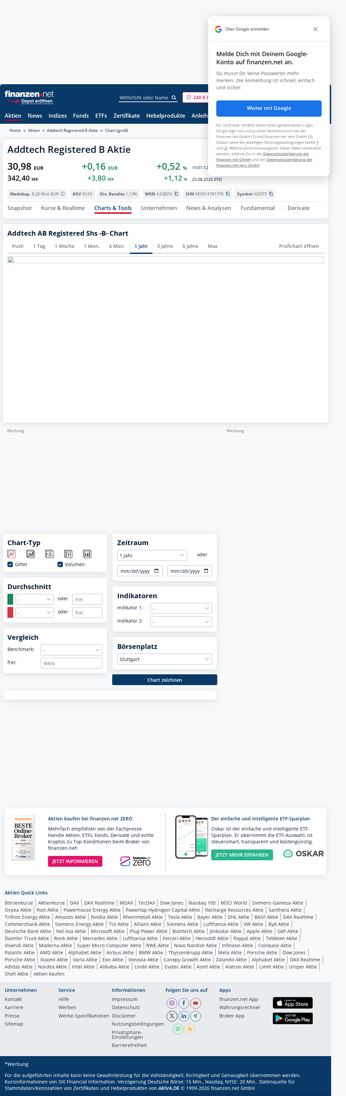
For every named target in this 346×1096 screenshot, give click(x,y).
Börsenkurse (19, 903)
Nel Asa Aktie (71, 931)
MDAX (126, 903)
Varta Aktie (85, 959)
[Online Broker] (30, 100)
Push (18, 246)
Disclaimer (124, 1016)
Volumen (75, 564)
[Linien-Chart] (12, 554)
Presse (12, 1016)
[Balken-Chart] (49, 554)
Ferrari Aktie (177, 938)
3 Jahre (165, 246)
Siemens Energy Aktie (79, 924)
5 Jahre (190, 246)
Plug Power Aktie (148, 931)
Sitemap (14, 1024)
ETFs (101, 116)
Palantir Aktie (20, 952)
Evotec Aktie (178, 966)
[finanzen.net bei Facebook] (183, 1003)
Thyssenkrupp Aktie (190, 952)
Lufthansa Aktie (221, 924)
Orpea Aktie (18, 910)
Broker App (232, 1016)
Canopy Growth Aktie (187, 959)
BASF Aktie (266, 917)
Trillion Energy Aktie (27, 917)
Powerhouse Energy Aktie (92, 910)
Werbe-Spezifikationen (83, 1016)
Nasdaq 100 (202, 903)
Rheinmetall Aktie (143, 917)
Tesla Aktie (180, 917)
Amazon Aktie (70, 917)
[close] (315, 29)
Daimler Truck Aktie (27, 938)
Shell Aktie (16, 974)
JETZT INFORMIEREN (75, 861)
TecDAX (146, 903)
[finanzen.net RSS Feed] (189, 1029)
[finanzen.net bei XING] (195, 1016)
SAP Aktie (287, 931)
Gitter (21, 564)
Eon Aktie (112, 959)
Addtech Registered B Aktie (72, 130)
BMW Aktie (151, 952)
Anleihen (203, 116)
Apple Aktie (259, 931)
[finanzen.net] (29, 94)
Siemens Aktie (182, 924)
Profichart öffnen (299, 246)
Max (213, 246)
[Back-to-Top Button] (315, 1088)
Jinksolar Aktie (226, 931)
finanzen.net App (238, 999)
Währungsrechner (240, 1007)
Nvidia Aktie (104, 917)
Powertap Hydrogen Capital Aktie (163, 910)
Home (15, 130)
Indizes (58, 116)
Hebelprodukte (165, 116)
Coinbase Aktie (275, 945)
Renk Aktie (66, 938)
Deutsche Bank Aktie (28, 931)
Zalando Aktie (231, 959)
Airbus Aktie (120, 952)
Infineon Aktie (237, 945)
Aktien (13, 116)
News (35, 116)
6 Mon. (117, 246)
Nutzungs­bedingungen (138, 1024)
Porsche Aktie (262, 952)
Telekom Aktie (281, 938)
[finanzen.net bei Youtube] (195, 1003)
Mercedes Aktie (100, 938)
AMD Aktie (51, 952)
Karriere (14, 1007)
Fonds (81, 116)
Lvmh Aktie (271, 966)
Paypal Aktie (247, 938)
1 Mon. (92, 246)
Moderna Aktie (55, 945)
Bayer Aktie (210, 917)
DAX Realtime (99, 903)
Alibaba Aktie (114, 966)
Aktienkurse (51, 903)
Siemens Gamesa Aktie (277, 903)
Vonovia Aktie (143, 959)
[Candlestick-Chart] (87, 554)
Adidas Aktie (19, 966)
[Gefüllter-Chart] (30, 554)
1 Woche (64, 246)
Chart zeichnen (164, 680)
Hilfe (63, 999)
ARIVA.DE (168, 1088)
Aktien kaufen (49, 974)
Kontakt (13, 999)
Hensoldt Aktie (212, 938)
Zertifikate (127, 116)
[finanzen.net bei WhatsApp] (178, 1029)
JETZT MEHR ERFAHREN (242, 855)
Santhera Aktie (285, 910)
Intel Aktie (83, 966)
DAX (74, 903)
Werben (67, 1007)
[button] (207, 97)
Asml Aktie (208, 966)
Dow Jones (171, 903)
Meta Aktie (230, 952)
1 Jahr (141, 246)
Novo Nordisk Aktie (195, 945)
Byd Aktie (278, 924)
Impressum (125, 999)
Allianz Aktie (148, 924)
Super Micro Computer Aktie (109, 945)
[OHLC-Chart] (68, 554)
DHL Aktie (238, 917)
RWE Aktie (157, 945)
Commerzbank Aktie (27, 924)
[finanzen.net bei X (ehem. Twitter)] (172, 1016)
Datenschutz (126, 1007)
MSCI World (234, 903)
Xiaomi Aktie (54, 959)
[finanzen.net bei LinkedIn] (183, 1016)
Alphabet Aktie (84, 952)
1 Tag (39, 246)
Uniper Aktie (303, 966)
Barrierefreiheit (129, 1045)
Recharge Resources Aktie (234, 910)
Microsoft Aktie (108, 931)
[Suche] (174, 98)
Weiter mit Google (269, 108)
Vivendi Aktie (19, 945)
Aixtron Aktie (239, 966)
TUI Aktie (119, 924)
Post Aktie (47, 910)
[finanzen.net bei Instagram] (172, 1003)
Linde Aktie (146, 966)
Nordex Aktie (52, 966)
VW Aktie (253, 924)
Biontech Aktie (188, 931)
